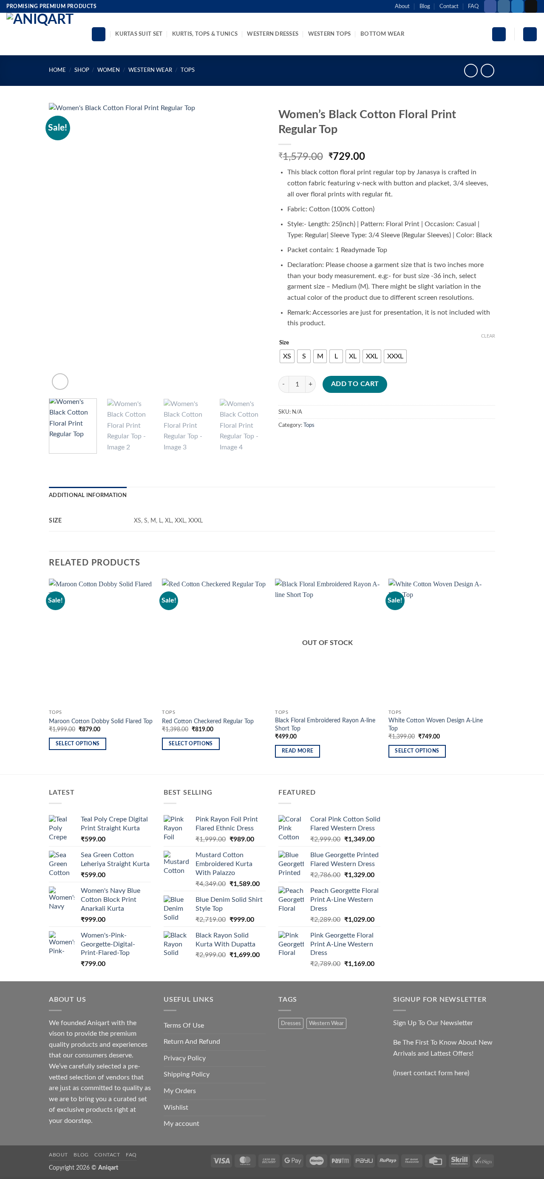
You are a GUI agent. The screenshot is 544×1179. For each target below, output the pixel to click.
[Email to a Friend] (317, 445)
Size (284, 343)
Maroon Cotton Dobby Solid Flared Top (101, 721)
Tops (188, 70)
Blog (424, 6)
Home (57, 70)
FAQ (473, 6)
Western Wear (150, 70)
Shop (81, 70)
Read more (297, 751)
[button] (499, 34)
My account (181, 1123)
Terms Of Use (184, 1025)
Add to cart (355, 384)
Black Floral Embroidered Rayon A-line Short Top (325, 724)
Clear (488, 336)
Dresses (291, 1023)
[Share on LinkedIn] (347, 445)
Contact (449, 6)
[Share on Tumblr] (363, 445)
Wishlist (176, 1107)
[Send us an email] (531, 6)
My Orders (180, 1091)
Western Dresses (272, 34)
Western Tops (329, 34)
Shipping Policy (187, 1074)
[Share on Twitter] (302, 445)
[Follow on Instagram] (504, 6)
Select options (78, 743)
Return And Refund (192, 1041)
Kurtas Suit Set (138, 34)
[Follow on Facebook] (490, 6)
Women (108, 70)
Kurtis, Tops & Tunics (205, 34)
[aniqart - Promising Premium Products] (42, 34)
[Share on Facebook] (286, 445)
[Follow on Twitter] (517, 6)
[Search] (98, 34)
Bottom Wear (382, 34)
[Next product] (470, 70)
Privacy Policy (185, 1058)
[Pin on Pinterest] (332, 445)
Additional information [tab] (88, 495)
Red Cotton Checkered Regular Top (208, 721)
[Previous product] (487, 70)
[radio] (287, 356)
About (402, 6)
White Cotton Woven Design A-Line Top (435, 724)
